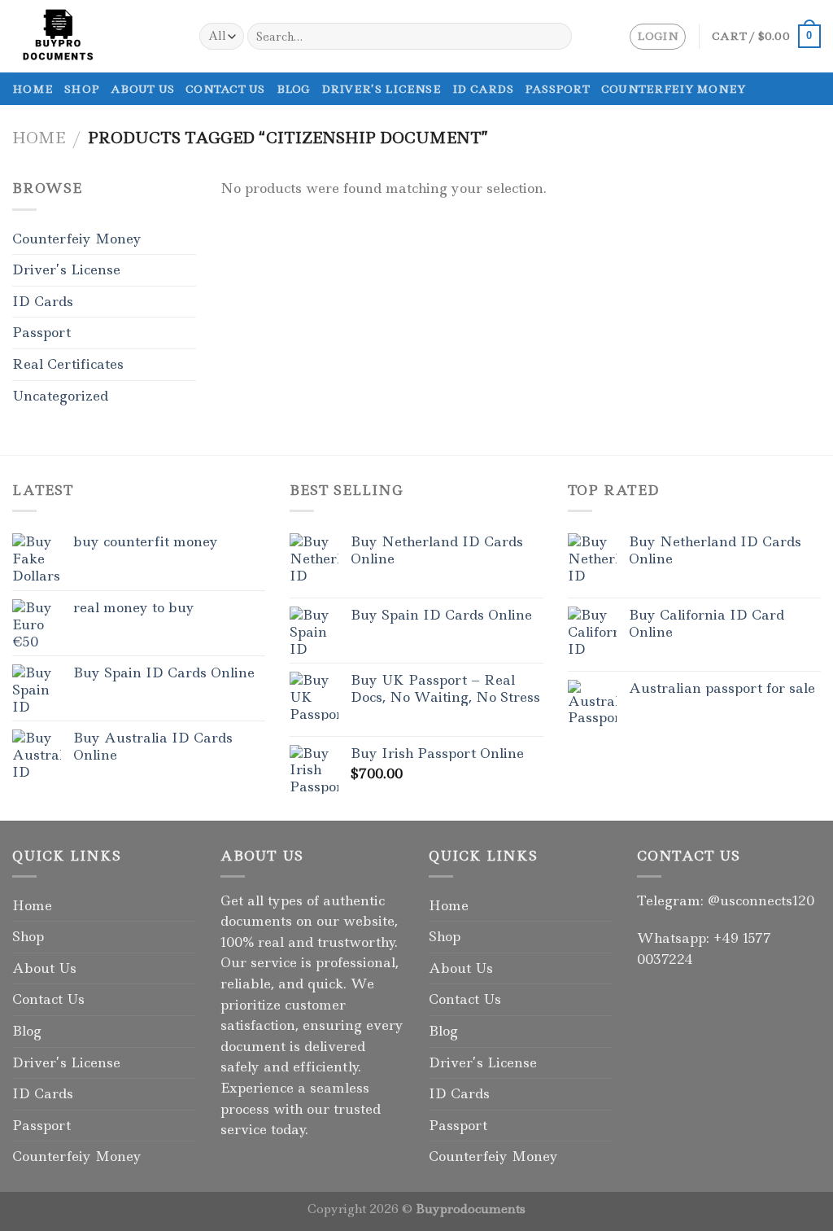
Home (32, 88)
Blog (293, 88)
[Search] (556, 36)
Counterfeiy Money (673, 88)
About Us (142, 88)
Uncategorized (60, 396)
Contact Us (225, 88)
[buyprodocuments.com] (93, 36)
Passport (557, 88)
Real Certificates (68, 364)
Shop (81, 88)
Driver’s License (381, 88)
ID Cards (482, 88)
